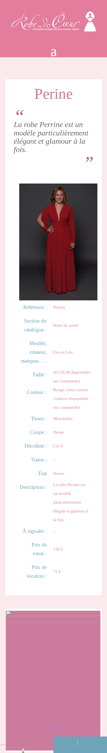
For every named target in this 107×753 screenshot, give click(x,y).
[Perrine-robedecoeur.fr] (58, 298)
